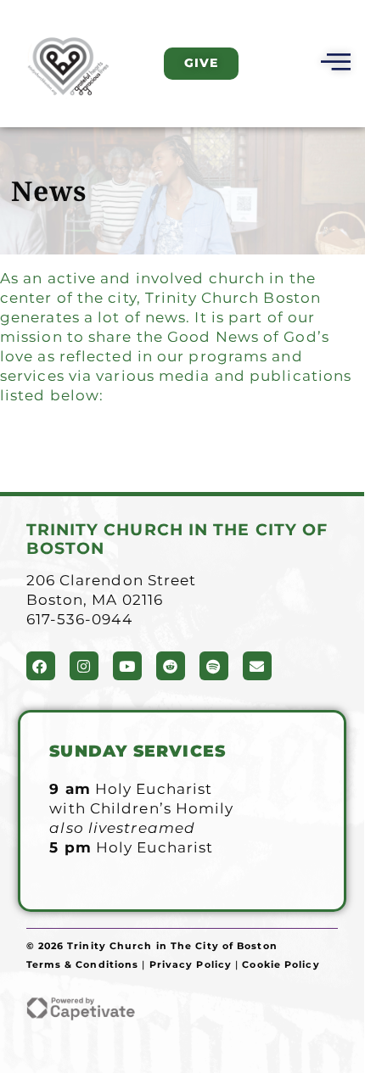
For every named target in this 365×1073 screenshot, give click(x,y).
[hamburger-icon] (333, 64)
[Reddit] (170, 665)
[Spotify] (213, 665)
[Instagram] (84, 665)
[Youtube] (127, 665)
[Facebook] (40, 665)
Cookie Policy (280, 964)
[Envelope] (257, 665)
